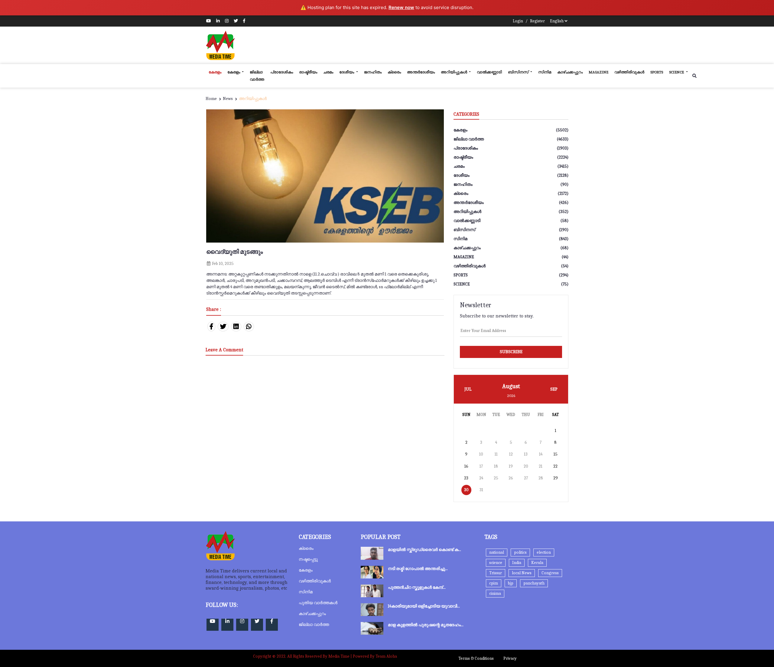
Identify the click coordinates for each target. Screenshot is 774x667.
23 (466, 478)
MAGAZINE (598, 72)
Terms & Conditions (476, 658)
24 (481, 478)
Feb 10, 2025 (222, 263)
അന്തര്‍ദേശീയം (421, 72)
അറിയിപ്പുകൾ (454, 72)
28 (540, 478)
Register (537, 21)
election (544, 552)
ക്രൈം (394, 72)
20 (526, 466)
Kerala (537, 562)
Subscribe (511, 351)
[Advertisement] (458, 45)
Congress (550, 572)
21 (540, 466)
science (677, 72)
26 (511, 478)
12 (511, 454)
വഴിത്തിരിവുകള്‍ (629, 72)
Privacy (510, 658)
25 (496, 478)
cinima (495, 593)
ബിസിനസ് (518, 72)
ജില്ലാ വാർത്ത (257, 76)
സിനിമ (544, 72)
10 (481, 454)
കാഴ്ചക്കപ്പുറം (570, 72)
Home (211, 98)
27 (526, 478)
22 (555, 466)
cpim (493, 583)
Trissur (495, 572)
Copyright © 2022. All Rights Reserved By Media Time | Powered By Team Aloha (325, 656)
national (496, 552)
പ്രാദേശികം (281, 72)
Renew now (401, 7)
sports (656, 72)
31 (481, 489)
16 (466, 466)
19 (511, 466)
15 (556, 454)
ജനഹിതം (373, 72)
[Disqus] (325, 439)
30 (466, 489)
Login (518, 21)
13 (526, 454)
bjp (510, 583)
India (516, 562)
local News (522, 572)
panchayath (534, 583)
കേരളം (215, 72)
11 (496, 454)
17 (481, 466)
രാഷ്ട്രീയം (308, 72)
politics (520, 552)
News (228, 98)
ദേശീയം (347, 72)
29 (555, 478)
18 (496, 466)
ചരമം (328, 72)
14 (540, 454)
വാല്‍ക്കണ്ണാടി (489, 72)
